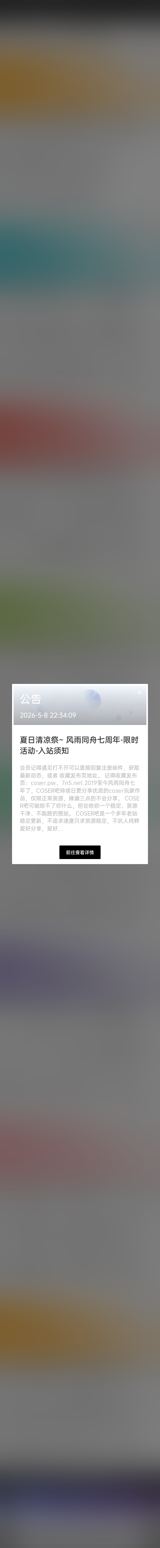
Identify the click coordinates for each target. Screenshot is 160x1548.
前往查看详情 (80, 852)
